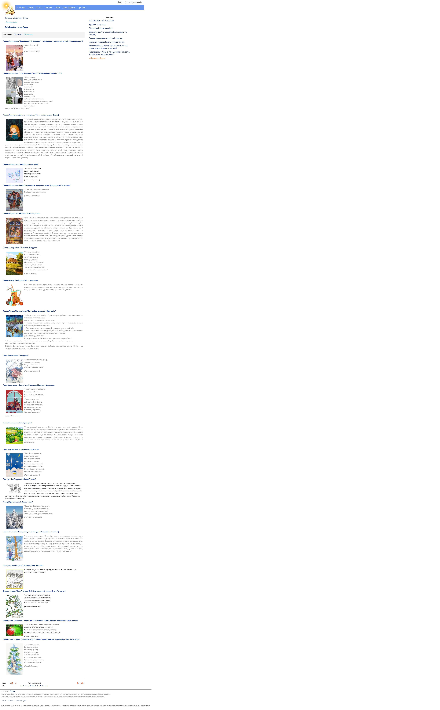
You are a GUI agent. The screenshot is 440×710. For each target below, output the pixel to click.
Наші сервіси (69, 8)
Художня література (97, 25)
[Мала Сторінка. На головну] (7, 15)
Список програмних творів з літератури (105, 38)
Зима (12, 691)
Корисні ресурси (21, 701)
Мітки (57, 8)
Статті (39, 8)
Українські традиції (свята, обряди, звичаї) (106, 42)
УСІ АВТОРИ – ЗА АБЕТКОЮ (101, 21)
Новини (48, 8)
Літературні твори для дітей (101, 28)
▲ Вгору (21, 8)
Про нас (81, 8)
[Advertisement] (99, 98)
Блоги (30, 8)
